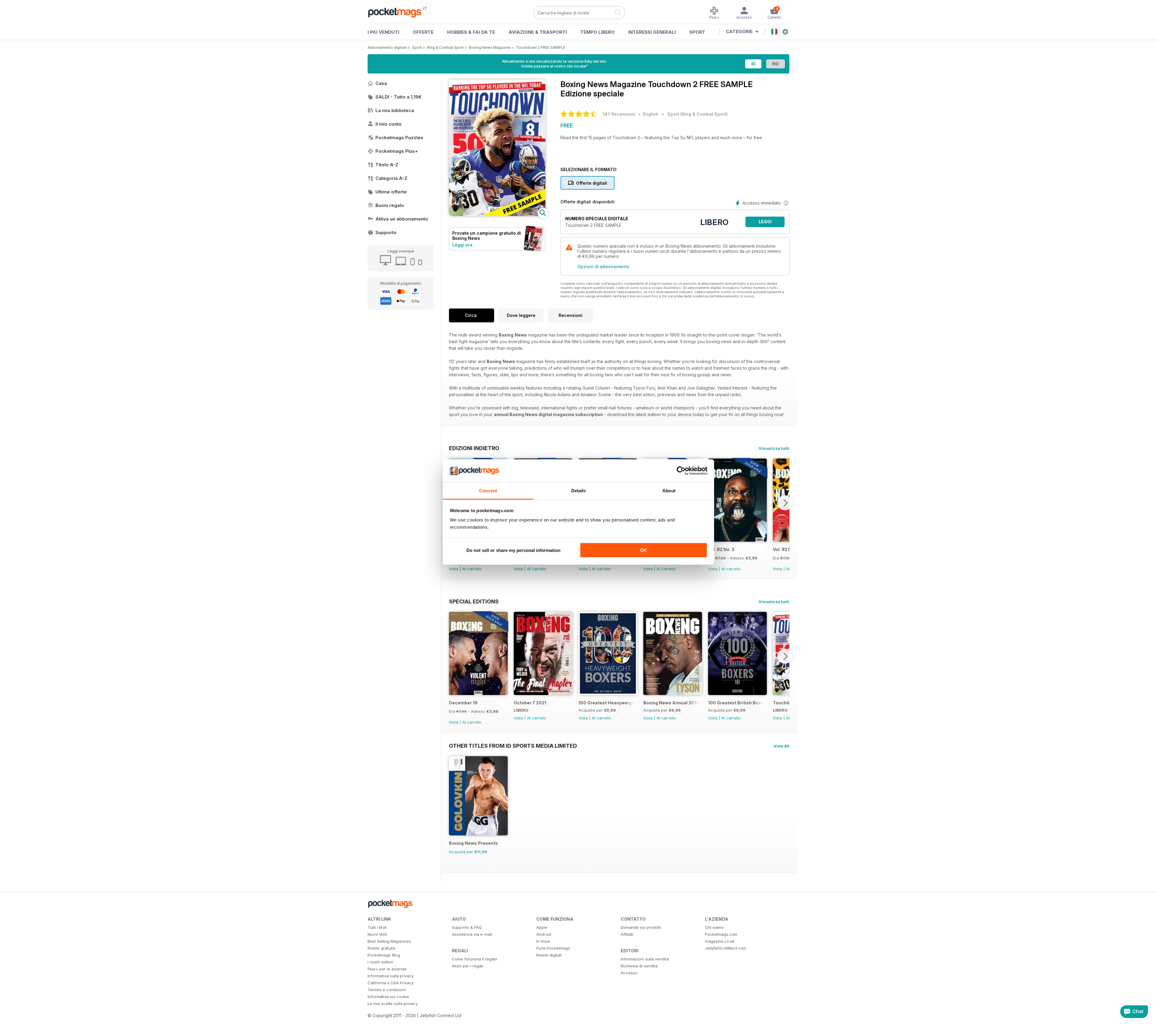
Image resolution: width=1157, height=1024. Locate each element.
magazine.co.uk (720, 941)
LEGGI (765, 221)
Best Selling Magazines (389, 941)
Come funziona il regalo (474, 959)
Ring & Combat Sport (445, 47)
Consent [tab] (488, 490)
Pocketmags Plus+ (396, 151)
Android (543, 934)
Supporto (386, 232)
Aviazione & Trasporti (538, 32)
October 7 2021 (530, 702)
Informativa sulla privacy (391, 975)
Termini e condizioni (387, 989)
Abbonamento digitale (387, 47)
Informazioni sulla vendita (645, 959)
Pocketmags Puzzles (399, 137)
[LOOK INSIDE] (497, 214)
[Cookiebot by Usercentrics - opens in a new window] (681, 470)
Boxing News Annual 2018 (671, 702)
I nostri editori (380, 962)
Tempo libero (597, 32)
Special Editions (474, 601)
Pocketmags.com (721, 934)
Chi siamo (714, 927)
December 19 (463, 702)
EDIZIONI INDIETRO (474, 448)
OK (643, 550)
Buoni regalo (389, 205)
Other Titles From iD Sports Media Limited (513, 746)
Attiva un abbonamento (401, 219)
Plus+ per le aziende (387, 968)
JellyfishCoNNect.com (725, 948)
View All (781, 746)
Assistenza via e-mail (472, 934)
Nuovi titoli (377, 934)
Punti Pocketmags (553, 948)
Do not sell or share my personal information (513, 550)
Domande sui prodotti (641, 927)
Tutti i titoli (377, 927)
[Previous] (453, 656)
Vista (453, 568)
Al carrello (471, 568)
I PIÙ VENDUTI (383, 32)
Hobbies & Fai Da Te (471, 32)
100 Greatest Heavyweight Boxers (606, 702)
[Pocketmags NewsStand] (398, 12)
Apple (541, 927)
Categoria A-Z (391, 178)
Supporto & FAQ (467, 927)
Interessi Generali (652, 32)
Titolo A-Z (386, 165)
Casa (381, 83)
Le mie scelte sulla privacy (393, 1003)
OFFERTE (423, 32)
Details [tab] (578, 490)
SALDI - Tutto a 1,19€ (398, 97)
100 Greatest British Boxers (736, 702)
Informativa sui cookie (388, 996)
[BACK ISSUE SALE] (737, 540)
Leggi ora (462, 244)
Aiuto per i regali (467, 965)
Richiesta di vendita (639, 965)
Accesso (629, 972)
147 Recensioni (619, 114)
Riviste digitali (549, 955)
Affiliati (627, 934)
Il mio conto (388, 124)
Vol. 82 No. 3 (721, 549)
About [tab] (669, 490)
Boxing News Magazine (490, 47)
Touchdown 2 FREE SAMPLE (540, 47)
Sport (697, 32)
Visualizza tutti (774, 448)
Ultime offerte (391, 192)
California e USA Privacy (391, 982)
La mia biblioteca (394, 110)
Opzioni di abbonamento (603, 266)
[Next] (784, 502)
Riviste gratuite (381, 948)
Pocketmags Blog (384, 955)
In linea (543, 941)
